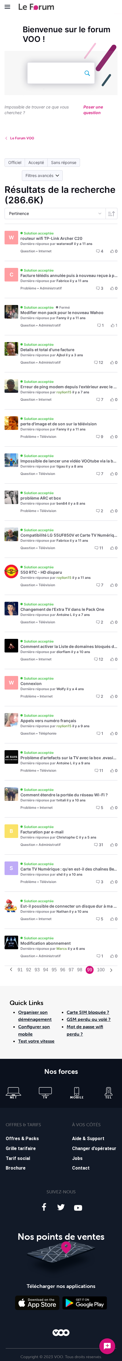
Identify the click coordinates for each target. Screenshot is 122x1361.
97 (71, 969)
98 (79, 969)
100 (101, 969)
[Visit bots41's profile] (11, 942)
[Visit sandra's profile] (11, 312)
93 (37, 969)
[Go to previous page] (11, 970)
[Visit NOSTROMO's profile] (11, 571)
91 (20, 969)
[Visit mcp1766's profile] (11, 386)
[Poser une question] (107, 1346)
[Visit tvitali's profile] (11, 794)
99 (89, 969)
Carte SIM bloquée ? (88, 1012)
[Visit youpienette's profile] (11, 423)
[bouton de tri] (111, 213)
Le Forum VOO (22, 138)
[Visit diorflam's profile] (11, 645)
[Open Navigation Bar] (9, 7)
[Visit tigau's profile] (11, 460)
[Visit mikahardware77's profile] (11, 757)
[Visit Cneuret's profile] (11, 608)
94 (45, 969)
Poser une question (93, 109)
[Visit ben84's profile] (11, 497)
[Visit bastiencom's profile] (11, 905)
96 (62, 969)
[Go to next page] (111, 971)
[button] (15, 163)
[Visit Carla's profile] (11, 720)
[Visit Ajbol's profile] (11, 349)
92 (28, 969)
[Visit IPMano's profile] (11, 534)
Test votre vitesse (36, 1041)
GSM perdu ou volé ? (89, 1019)
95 (54, 969)
